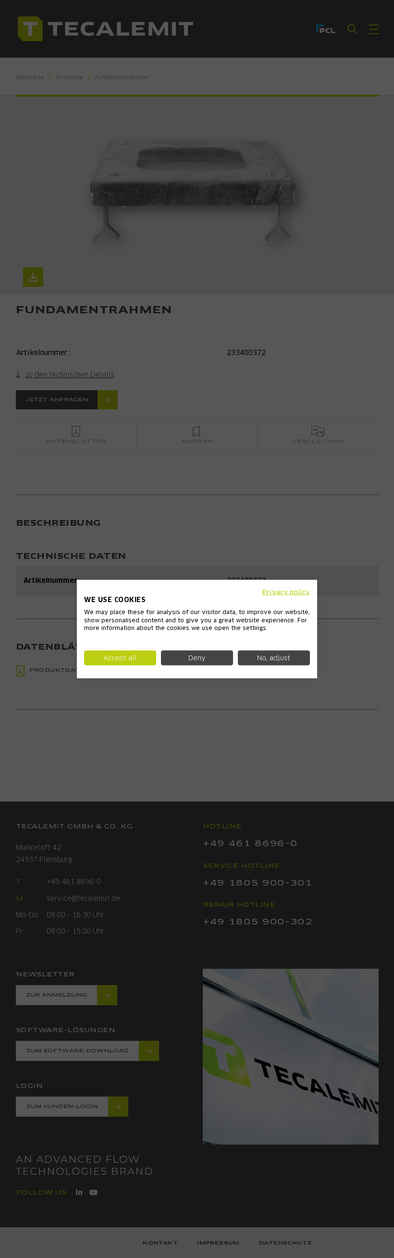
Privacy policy (286, 592)
